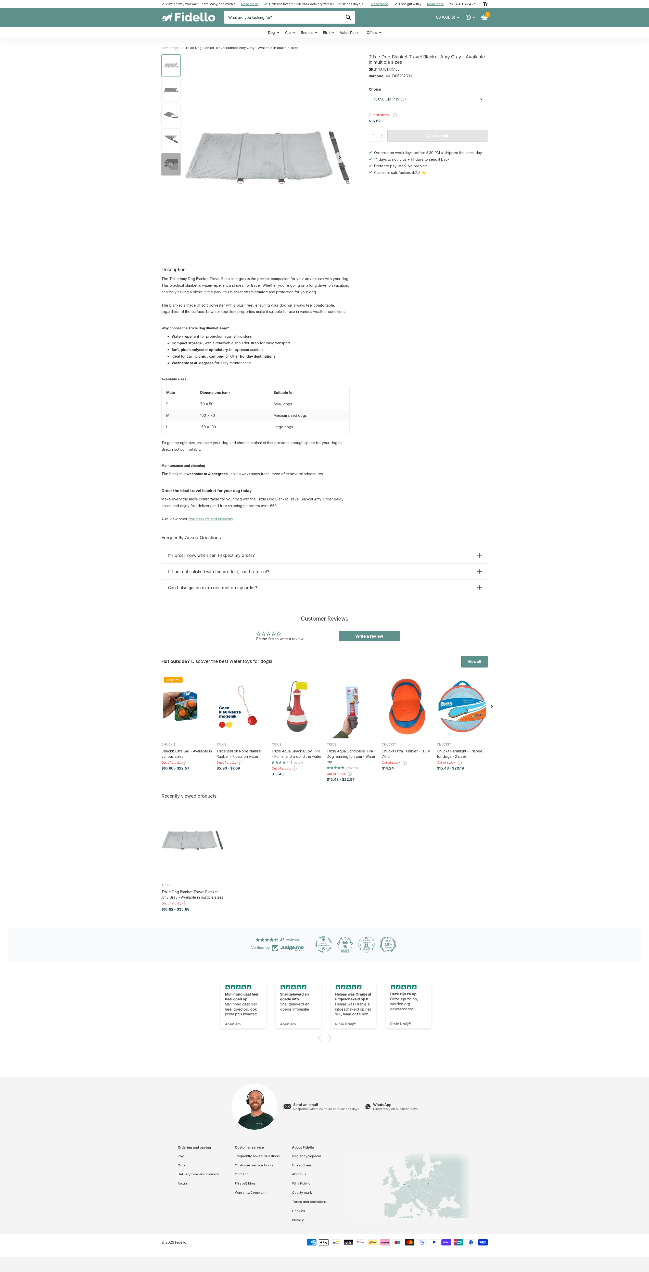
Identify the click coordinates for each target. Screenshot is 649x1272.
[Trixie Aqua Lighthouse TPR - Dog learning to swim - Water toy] (352, 706)
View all (474, 661)
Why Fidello (301, 1183)
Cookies (298, 1211)
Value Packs (350, 32)
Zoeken (348, 17)
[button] (383, 132)
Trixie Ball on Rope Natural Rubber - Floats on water (239, 754)
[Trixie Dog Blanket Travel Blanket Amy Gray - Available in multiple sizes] (192, 840)
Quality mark (302, 1192)
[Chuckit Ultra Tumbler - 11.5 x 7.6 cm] (407, 706)
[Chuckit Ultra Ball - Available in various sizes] (186, 706)
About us (299, 1174)
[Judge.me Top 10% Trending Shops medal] (388, 944)
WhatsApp (382, 1104)
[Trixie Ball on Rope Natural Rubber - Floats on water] (242, 706)
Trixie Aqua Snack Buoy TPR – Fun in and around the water (297, 754)
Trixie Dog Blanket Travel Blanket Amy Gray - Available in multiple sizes (192, 894)
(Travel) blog (245, 1183)
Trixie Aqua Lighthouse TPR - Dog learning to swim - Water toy (351, 756)
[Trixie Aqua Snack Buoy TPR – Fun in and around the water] (297, 706)
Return (183, 1183)
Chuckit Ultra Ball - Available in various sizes (186, 754)
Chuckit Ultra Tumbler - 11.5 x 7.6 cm (406, 754)
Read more (249, 4)
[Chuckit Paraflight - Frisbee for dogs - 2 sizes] (462, 706)
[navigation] (171, 65)
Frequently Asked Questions (257, 1156)
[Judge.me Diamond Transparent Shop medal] (323, 944)
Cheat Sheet (302, 1165)
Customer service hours (254, 1165)
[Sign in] (470, 17)
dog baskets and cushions (210, 519)
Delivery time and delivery (198, 1174)
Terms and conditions (309, 1202)
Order (182, 1165)
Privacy (298, 1220)
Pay (181, 1156)
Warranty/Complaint (250, 1192)
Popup (395, 114)
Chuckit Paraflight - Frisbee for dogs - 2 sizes (459, 754)
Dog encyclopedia (306, 1156)
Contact (241, 1174)
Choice (375, 89)
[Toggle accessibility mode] (485, 4)
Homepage (170, 48)
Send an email (305, 1104)
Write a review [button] (369, 636)
